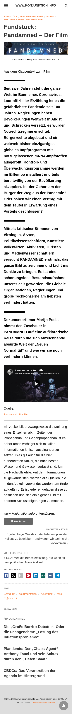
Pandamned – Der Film (16, 414)
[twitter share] (13, 575)
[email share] (20, 575)
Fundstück (11, 16)
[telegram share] (57, 575)
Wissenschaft (35, 19)
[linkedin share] (35, 575)
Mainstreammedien (31, 16)
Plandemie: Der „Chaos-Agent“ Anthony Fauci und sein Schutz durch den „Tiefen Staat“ (31, 654)
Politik (50, 16)
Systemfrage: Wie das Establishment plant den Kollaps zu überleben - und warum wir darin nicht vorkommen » (36, 538)
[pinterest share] (28, 575)
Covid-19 (9, 593)
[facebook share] (6, 575)
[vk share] (50, 575)
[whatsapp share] (43, 575)
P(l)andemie (11, 598)
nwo (59, 593)
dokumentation (28, 593)
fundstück (47, 593)
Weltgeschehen (14, 19)
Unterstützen (18, 521)
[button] (36, 48)
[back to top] (63, 705)
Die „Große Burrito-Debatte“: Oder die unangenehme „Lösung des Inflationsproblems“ (34, 632)
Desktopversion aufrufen (44, 703)
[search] (66, 6)
